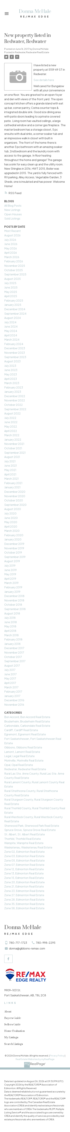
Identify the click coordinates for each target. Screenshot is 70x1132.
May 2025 (10, 292)
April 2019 (10, 578)
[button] (8, 959)
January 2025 (12, 304)
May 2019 (10, 574)
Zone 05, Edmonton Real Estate (24, 860)
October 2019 (13, 552)
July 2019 (9, 565)
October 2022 (13, 404)
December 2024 (14, 309)
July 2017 (9, 670)
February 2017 (13, 691)
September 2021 (15, 452)
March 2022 (11, 435)
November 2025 (14, 265)
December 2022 (14, 396)
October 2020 (13, 500)
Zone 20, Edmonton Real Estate (24, 882)
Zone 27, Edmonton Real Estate (24, 895)
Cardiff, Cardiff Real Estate (21, 730)
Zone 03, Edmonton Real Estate (24, 856)
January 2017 (12, 696)
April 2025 (10, 296)
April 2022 (10, 431)
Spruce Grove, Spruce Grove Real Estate (30, 830)
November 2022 (14, 400)
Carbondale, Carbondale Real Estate (27, 725)
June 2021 (10, 465)
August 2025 (12, 278)
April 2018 (10, 630)
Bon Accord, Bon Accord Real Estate (27, 717)
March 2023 (11, 383)
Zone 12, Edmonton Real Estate (24, 869)
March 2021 (11, 478)
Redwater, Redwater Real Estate (32, 52)
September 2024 (15, 313)
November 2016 (14, 704)
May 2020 (10, 522)
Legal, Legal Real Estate (19, 756)
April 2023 (10, 379)
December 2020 (14, 491)
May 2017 (10, 678)
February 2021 (13, 483)
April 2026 (10, 252)
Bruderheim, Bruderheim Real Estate (27, 721)
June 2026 (10, 244)
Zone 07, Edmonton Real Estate (24, 864)
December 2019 (14, 544)
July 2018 (10, 617)
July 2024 (10, 322)
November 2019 (14, 548)
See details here (43, 80)
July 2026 (10, 239)
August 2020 (12, 509)
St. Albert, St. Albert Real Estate (24, 834)
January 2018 (12, 644)
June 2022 (11, 422)
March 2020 (12, 530)
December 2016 (14, 700)
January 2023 (12, 391)
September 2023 (15, 357)
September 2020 (15, 504)
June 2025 (11, 287)
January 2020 (12, 539)
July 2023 (10, 365)
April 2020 (10, 526)
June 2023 (10, 370)
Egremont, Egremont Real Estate (25, 734)
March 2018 (11, 635)
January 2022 (12, 439)
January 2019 (12, 591)
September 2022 (15, 409)
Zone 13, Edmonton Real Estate (24, 873)
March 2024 (12, 339)
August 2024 (12, 318)
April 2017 (10, 683)
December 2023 (14, 348)
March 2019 (11, 583)
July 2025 (10, 283)
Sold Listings (12, 218)
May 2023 (10, 374)
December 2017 (14, 648)
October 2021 (13, 448)
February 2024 (13, 344)
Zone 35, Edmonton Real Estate (24, 904)
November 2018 (14, 600)
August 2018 (12, 613)
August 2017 (12, 665)
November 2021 (14, 444)
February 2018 (13, 639)
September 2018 (15, 609)
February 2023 (13, 387)
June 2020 (11, 518)
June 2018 (10, 622)
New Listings (12, 210)
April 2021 (10, 474)
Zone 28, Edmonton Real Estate (24, 899)
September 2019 (14, 557)
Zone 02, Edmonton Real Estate (24, 851)
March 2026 (11, 257)
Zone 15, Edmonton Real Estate (24, 878)
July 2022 (10, 418)
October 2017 (13, 657)
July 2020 (10, 513)
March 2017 (11, 687)
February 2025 (13, 300)
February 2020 (13, 535)
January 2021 (12, 487)
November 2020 (14, 496)
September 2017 (14, 661)
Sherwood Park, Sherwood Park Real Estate (31, 825)
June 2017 (10, 674)
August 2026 (12, 235)
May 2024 (10, 331)
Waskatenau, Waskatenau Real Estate (28, 847)
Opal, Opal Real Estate (18, 765)
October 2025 (13, 270)
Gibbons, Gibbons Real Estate (23, 747)
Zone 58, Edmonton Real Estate (24, 908)
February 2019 (13, 587)
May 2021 (10, 470)
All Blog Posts (12, 205)
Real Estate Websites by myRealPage (35, 1059)
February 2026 (13, 261)
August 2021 (12, 457)
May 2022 (10, 426)
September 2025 (15, 274)
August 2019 (12, 561)
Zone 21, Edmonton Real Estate (24, 886)
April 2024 (10, 335)
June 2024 (11, 326)
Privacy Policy (57, 1055)
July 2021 (10, 461)
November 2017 (14, 652)
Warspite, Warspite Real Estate (23, 843)
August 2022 (12, 413)
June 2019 (10, 570)
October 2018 (13, 604)
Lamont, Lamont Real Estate (22, 752)
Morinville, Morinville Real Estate (23, 760)
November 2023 (14, 352)
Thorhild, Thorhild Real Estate (22, 838)
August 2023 (12, 361)
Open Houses (13, 214)
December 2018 (14, 596)
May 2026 (10, 248)
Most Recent (12, 231)
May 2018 (10, 626)
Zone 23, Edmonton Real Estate (24, 891)
